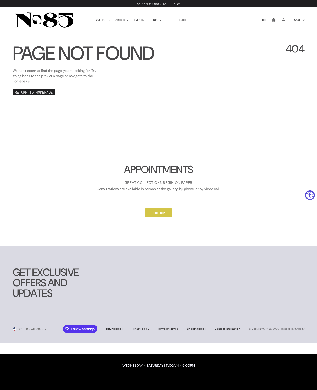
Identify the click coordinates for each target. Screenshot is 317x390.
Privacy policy (140, 329)
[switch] (264, 20)
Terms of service (168, 329)
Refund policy (114, 329)
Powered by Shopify (292, 329)
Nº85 (268, 329)
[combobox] (207, 20)
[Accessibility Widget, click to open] (310, 195)
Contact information (227, 329)
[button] (285, 20)
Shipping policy (196, 329)
